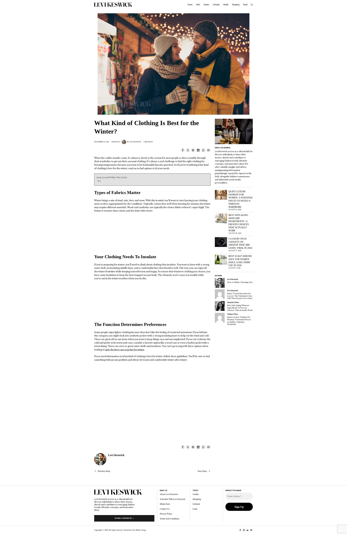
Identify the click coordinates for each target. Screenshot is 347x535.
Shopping (197, 499)
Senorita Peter (233, 302)
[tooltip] (183, 150)
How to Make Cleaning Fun (239, 282)
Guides (196, 494)
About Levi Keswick (169, 494)
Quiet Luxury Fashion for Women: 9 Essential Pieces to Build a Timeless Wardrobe (240, 199)
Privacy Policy (166, 514)
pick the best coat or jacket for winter (124, 349)
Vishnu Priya (232, 314)
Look (195, 509)
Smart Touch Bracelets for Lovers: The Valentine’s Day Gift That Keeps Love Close (239, 295)
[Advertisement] (152, 235)
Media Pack (165, 504)
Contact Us (164, 509)
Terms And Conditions (169, 518)
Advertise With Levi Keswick (172, 499)
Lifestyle (115, 142)
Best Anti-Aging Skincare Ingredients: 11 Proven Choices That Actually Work (238, 223)
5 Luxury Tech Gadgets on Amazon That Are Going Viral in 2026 (240, 243)
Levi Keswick (135, 142)
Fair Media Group (139, 530)
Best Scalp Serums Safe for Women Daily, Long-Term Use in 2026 (240, 261)
